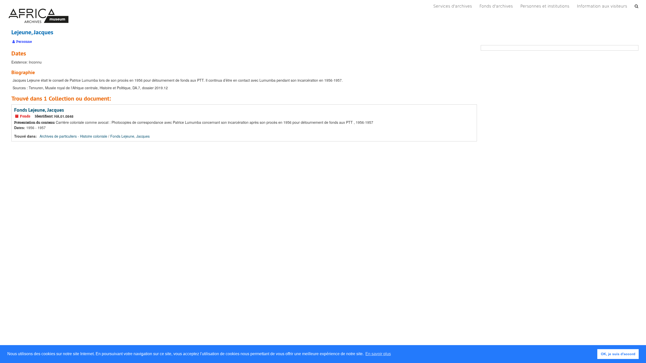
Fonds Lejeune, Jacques (39, 110)
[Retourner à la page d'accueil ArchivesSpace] (38, 6)
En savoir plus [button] (378, 354)
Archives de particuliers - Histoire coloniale (73, 136)
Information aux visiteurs (602, 6)
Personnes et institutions (544, 6)
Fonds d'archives (496, 6)
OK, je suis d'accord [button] (618, 354)
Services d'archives (452, 6)
